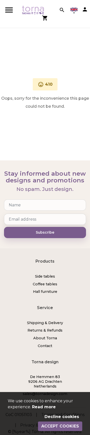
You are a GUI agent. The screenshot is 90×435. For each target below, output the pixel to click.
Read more (44, 407)
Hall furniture (45, 291)
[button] (74, 11)
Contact (45, 346)
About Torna (45, 338)
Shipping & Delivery (45, 323)
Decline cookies (61, 416)
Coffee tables (45, 284)
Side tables (45, 276)
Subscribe (45, 232)
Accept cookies (60, 426)
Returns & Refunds (45, 330)
